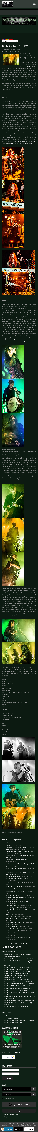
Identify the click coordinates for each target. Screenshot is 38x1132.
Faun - (13, 925)
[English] (3, 39)
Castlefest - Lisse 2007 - (18, 916)
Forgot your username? (11, 1117)
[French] (5, 39)
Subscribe (7, 1078)
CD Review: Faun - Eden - (19, 876)
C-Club (28, 66)
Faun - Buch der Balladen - (19, 895)
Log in (19, 1110)
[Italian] (9, 39)
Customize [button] (29, 1129)
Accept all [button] (8, 1129)
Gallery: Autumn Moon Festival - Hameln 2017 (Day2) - (20, 844)
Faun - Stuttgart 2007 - (18, 927)
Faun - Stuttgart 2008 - (18, 908)
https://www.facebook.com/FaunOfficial (15, 342)
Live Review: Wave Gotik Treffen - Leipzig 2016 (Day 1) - (20, 852)
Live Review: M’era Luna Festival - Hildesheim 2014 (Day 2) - (20, 857)
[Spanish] (13, 39)
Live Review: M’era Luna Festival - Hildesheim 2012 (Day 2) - (20, 873)
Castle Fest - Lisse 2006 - (19, 931)
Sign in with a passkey (21, 1104)
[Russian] (11, 39)
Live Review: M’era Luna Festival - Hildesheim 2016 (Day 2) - (20, 848)
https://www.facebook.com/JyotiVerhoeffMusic (17, 143)
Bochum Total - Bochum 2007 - (20, 922)
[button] (3, 947)
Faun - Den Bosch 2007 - (19, 929)
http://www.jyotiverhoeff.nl (26, 141)
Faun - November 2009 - (18, 889)
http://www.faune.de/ (9, 340)
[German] (7, 39)
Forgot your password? (11, 1115)
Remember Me (9, 1099)
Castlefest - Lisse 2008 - (18, 906)
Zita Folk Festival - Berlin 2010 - (21, 887)
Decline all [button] (18, 1129)
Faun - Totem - (15, 914)
